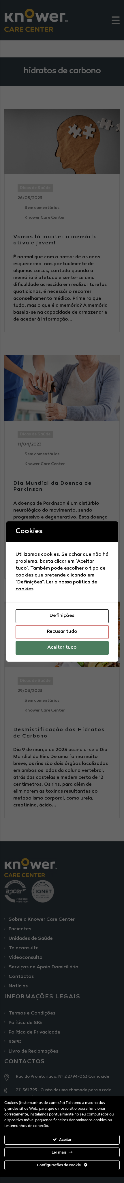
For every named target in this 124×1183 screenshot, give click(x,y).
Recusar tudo (62, 631)
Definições (62, 616)
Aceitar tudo (62, 647)
